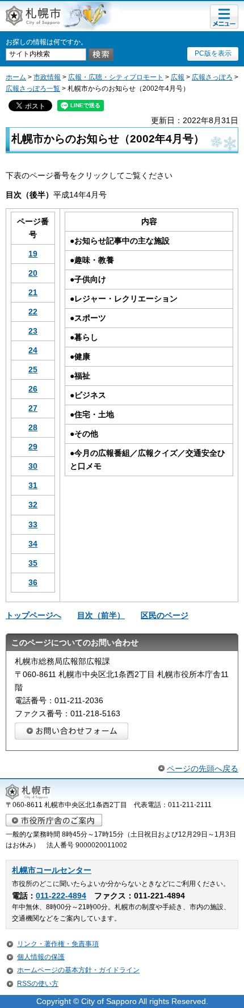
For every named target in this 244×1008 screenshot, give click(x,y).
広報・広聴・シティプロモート (115, 77)
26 (32, 388)
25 (32, 369)
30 (32, 466)
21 (32, 292)
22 (32, 311)
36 (32, 582)
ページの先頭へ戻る (202, 768)
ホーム (16, 77)
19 (32, 253)
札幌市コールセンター (51, 870)
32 (32, 504)
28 (32, 427)
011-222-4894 (61, 896)
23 (32, 330)
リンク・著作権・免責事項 (58, 944)
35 (32, 563)
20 (32, 273)
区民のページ (164, 615)
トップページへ (33, 615)
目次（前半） (101, 615)
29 (32, 446)
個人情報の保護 (41, 957)
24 (32, 350)
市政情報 (47, 77)
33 (32, 524)
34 (32, 543)
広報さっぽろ (212, 77)
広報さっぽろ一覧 (33, 89)
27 (32, 408)
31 (32, 485)
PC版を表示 (213, 53)
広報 (177, 77)
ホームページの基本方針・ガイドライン (78, 970)
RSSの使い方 (37, 984)
